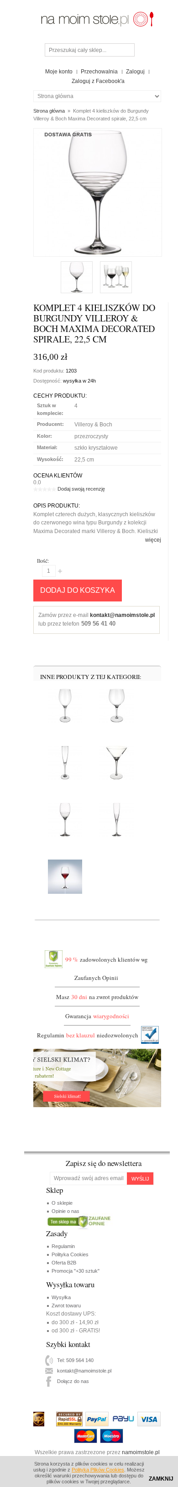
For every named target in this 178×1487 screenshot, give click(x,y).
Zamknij (161, 1479)
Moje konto (59, 71)
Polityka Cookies (70, 1254)
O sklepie (62, 1203)
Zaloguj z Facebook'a (98, 81)
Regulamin (63, 1246)
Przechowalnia (99, 71)
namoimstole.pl (141, 1452)
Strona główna (49, 111)
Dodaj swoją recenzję (81, 489)
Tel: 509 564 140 (75, 1360)
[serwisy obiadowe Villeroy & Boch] (97, 13)
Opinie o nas (65, 1211)
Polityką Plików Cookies (98, 1469)
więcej (153, 540)
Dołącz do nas (73, 1381)
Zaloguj (135, 71)
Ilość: (43, 560)
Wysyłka (61, 1297)
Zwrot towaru (66, 1305)
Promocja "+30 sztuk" (75, 1271)
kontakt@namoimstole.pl (122, 615)
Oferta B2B (64, 1262)
